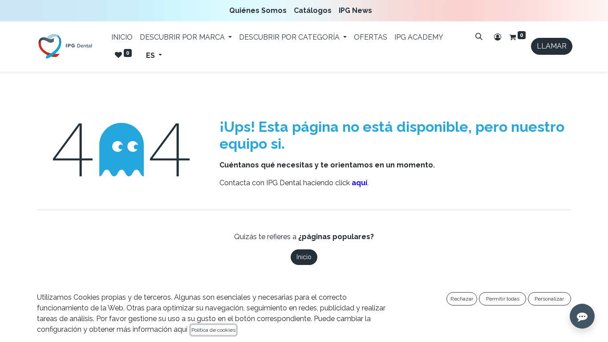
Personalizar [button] (549, 299)
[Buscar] (479, 36)
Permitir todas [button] (502, 299)
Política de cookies (213, 330)
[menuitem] (259, 11)
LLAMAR (552, 46)
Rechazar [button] (461, 299)
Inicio (304, 257)
